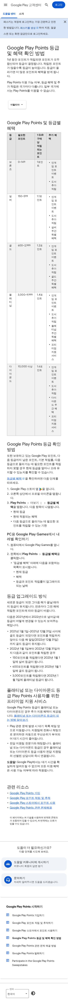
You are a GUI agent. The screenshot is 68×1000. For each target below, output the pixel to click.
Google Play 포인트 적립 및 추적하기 (32, 922)
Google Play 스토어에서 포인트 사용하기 (34, 930)
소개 (21, 13)
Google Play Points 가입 (25, 793)
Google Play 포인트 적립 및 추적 (30, 798)
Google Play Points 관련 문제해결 (31, 808)
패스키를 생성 (28, 27)
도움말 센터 (9, 13)
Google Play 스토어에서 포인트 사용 (32, 803)
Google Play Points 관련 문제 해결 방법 (34, 945)
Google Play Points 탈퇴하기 (28, 953)
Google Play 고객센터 (26, 5)
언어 (12, 989)
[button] (5, 5)
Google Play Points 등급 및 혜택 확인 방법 (36, 938)
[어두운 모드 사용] (33, 993)
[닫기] (65, 22)
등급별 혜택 (14, 478)
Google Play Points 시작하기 (24, 906)
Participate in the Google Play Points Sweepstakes (33, 963)
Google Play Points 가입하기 (28, 915)
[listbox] (17, 104)
